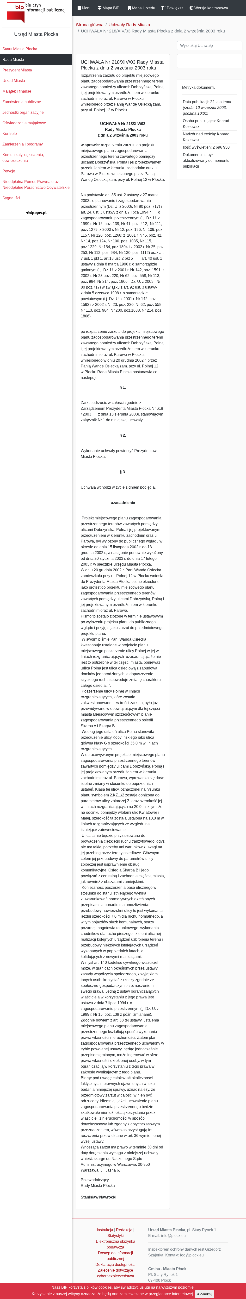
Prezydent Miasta (17, 70)
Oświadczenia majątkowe (24, 123)
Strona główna (90, 24)
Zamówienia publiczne (21, 102)
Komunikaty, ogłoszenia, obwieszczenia (23, 158)
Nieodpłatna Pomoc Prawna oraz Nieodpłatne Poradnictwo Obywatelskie (36, 184)
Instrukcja (105, 1230)
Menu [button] (86, 8)
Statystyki (115, 1236)
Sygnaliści (11, 198)
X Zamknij (204, 1294)
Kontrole (9, 134)
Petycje (8, 171)
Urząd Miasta (13, 81)
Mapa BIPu (112, 8)
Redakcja (124, 1230)
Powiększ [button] (174, 8)
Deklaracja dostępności (115, 1264)
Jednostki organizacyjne (23, 112)
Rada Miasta (13, 59)
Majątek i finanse (16, 91)
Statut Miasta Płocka (19, 49)
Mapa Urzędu (143, 8)
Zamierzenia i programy (22, 144)
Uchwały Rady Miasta (129, 24)
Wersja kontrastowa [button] (210, 8)
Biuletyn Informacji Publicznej (36, 12)
